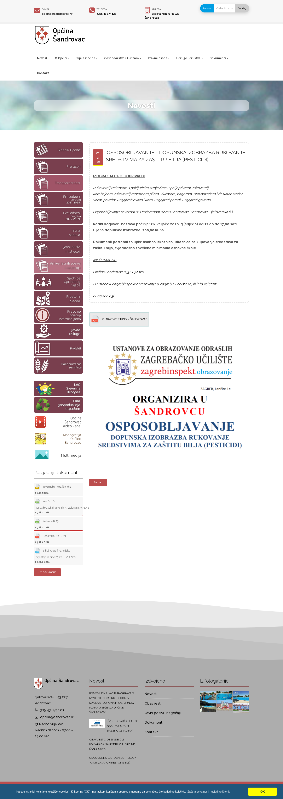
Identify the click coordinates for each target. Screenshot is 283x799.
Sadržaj (242, 8)
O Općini (61, 58)
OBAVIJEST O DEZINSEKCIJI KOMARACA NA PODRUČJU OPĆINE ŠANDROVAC (112, 744)
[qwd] (168, 339)
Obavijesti (153, 703)
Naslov (207, 8)
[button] (209, 791)
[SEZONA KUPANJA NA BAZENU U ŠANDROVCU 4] (208, 695)
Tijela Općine (85, 58)
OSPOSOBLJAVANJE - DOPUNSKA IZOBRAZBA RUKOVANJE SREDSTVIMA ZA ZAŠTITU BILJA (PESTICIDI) (175, 156)
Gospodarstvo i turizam (121, 58)
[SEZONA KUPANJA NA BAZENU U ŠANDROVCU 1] (208, 706)
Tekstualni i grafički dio (53, 489)
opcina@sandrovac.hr (57, 14)
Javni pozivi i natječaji (163, 713)
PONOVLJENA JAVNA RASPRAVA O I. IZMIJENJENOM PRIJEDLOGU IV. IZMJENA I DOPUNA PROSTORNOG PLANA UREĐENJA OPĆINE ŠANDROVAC (112, 703)
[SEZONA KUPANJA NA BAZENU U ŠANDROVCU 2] (241, 696)
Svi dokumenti (47, 572)
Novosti (42, 58)
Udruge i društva (188, 58)
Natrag (98, 482)
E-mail (46, 9)
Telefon (102, 9)
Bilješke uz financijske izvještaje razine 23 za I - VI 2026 (55, 556)
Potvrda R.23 (47, 524)
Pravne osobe (157, 58)
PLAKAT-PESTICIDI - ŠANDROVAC (124, 319)
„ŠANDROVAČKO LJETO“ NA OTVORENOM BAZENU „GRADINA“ (122, 725)
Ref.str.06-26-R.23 (50, 539)
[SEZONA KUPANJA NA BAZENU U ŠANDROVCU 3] (224, 695)
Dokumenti (218, 58)
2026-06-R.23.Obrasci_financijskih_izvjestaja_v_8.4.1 (59, 507)
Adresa (156, 9)
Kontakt (43, 73)
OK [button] (262, 791)
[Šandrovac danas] (224, 705)
